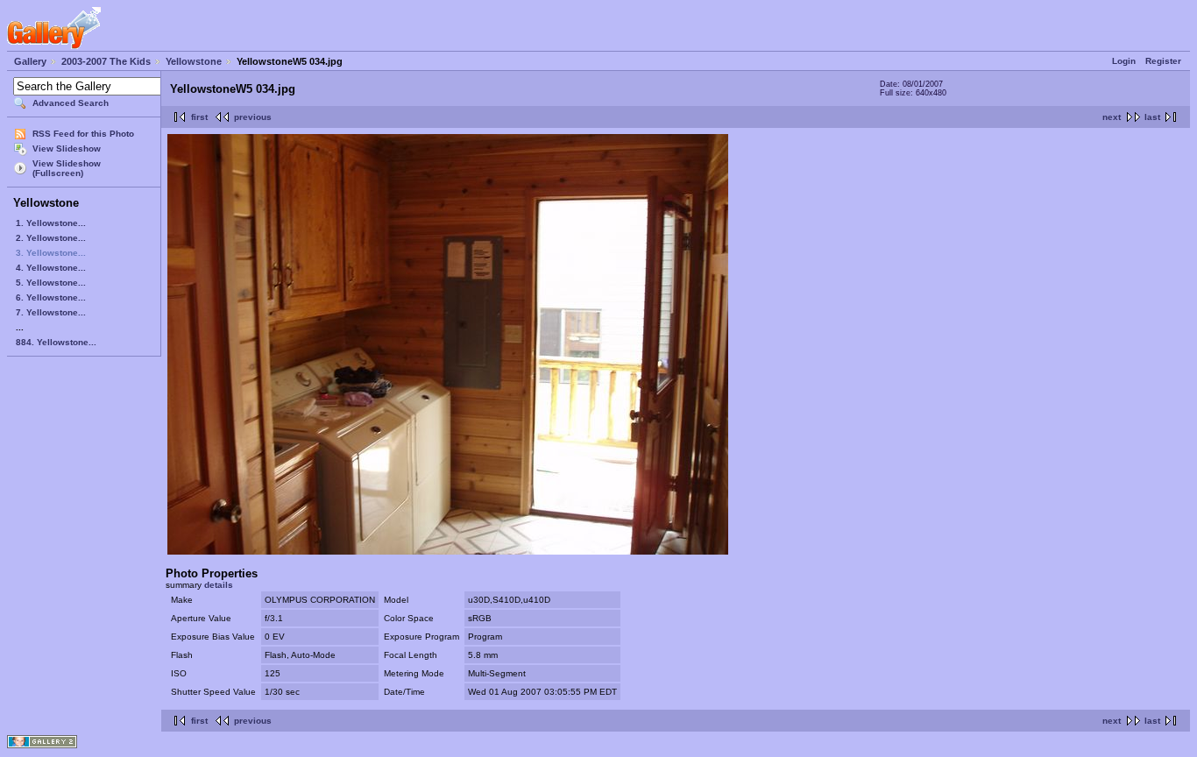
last (1152, 117)
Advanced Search (70, 103)
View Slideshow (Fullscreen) (66, 168)
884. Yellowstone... (56, 342)
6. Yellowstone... (51, 297)
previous (253, 117)
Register (1163, 61)
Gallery (30, 61)
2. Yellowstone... (51, 238)
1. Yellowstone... (51, 223)
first (199, 117)
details (218, 585)
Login (1124, 61)
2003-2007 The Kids (106, 61)
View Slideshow (66, 148)
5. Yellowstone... (51, 282)
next (1111, 117)
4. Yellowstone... (51, 267)
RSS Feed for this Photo (83, 133)
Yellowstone (194, 61)
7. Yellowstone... (51, 312)
